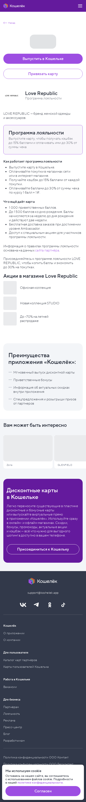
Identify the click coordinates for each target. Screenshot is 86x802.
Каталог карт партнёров (20, 660)
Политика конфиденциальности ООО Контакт (36, 757)
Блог (6, 734)
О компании (11, 640)
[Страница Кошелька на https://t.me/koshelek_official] (36, 605)
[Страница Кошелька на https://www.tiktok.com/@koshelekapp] (63, 605)
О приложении (14, 633)
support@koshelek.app (43, 593)
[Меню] (80, 5)
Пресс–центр (12, 727)
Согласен (43, 791)
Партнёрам (11, 707)
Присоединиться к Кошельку (43, 549)
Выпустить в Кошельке (43, 58)
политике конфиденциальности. (40, 783)
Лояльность (11, 714)
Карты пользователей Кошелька (26, 667)
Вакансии (10, 687)
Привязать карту (43, 73)
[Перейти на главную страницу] (14, 5)
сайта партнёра (47, 250)
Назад (11, 23)
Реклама (9, 721)
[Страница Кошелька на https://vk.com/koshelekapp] (23, 605)
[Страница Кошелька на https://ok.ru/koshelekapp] (49, 605)
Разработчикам (14, 741)
